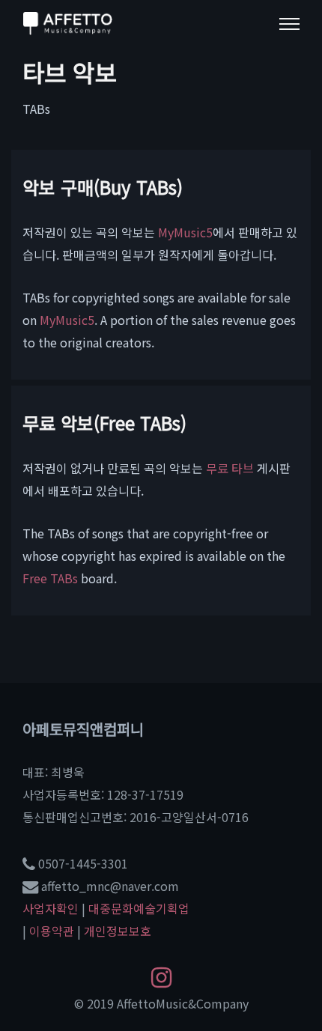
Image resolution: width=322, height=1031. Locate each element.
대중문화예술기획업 (138, 908)
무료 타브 (230, 468)
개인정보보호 (117, 931)
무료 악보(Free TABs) (104, 423)
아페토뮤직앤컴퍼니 (83, 729)
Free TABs (50, 578)
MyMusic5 (185, 232)
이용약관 (51, 931)
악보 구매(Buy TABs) (102, 187)
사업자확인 (50, 908)
